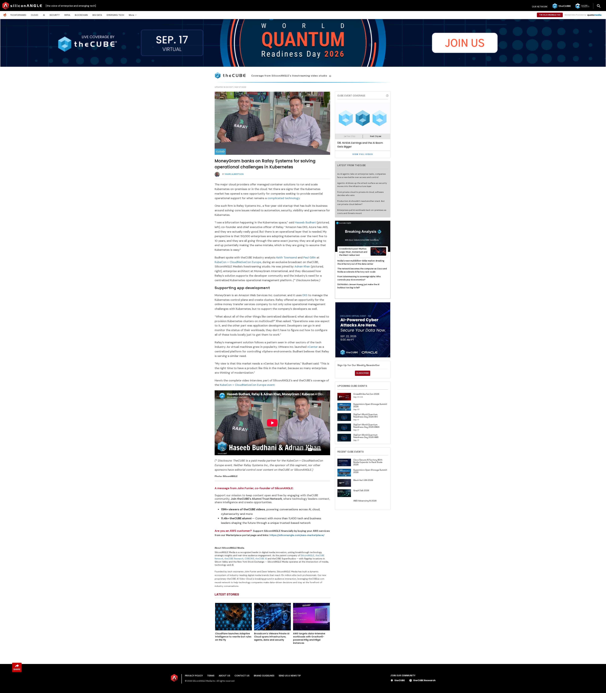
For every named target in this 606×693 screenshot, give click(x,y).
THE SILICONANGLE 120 (550, 15)
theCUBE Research (234, 558)
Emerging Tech (115, 15)
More (131, 15)
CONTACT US (242, 675)
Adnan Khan (302, 266)
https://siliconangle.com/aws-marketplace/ (297, 535)
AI (44, 15)
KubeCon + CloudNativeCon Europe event (247, 385)
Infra (67, 15)
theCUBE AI (261, 558)
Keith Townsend (286, 257)
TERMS (210, 675)
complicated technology (283, 198)
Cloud (34, 15)
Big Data (97, 15)
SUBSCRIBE (362, 373)
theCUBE (399, 680)
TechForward (18, 15)
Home (6, 13)
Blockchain (81, 15)
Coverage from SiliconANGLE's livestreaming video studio (289, 76)
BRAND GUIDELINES (264, 675)
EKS (305, 295)
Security (55, 15)
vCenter (312, 347)
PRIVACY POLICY (194, 675)
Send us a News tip (290, 675)
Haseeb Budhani (305, 222)
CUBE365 (249, 558)
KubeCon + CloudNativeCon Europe (238, 262)
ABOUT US (224, 675)
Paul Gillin (309, 257)
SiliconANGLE (307, 555)
